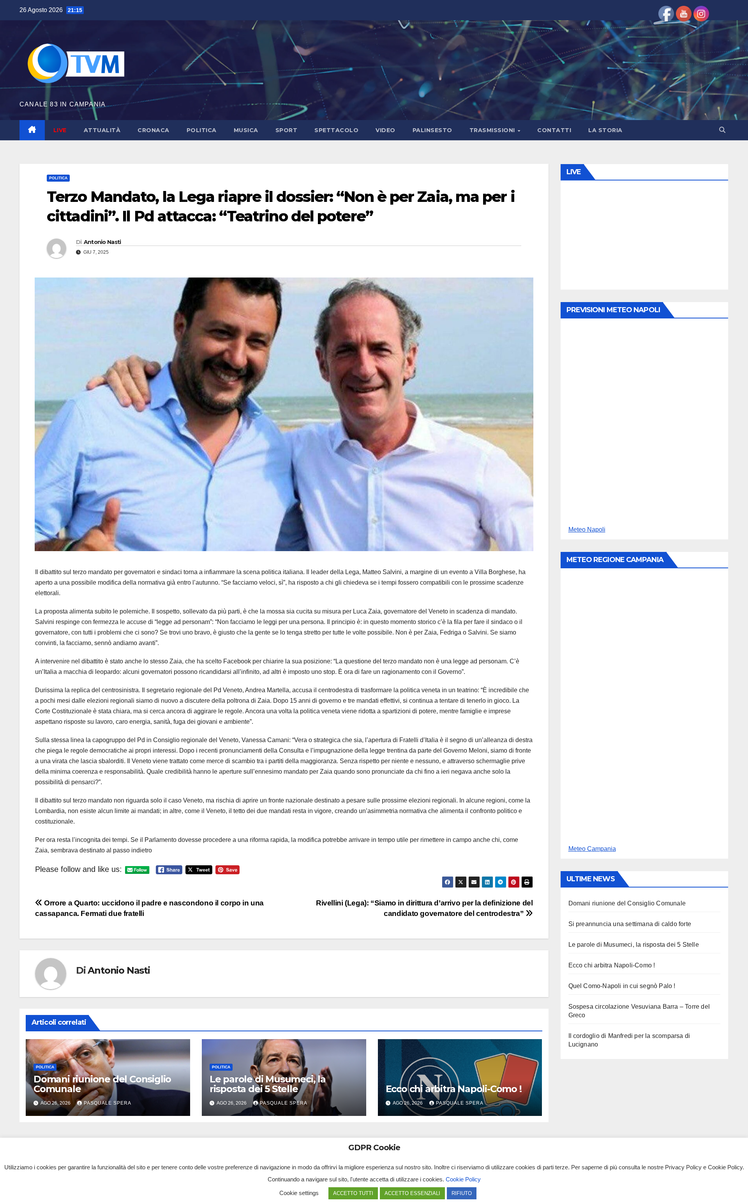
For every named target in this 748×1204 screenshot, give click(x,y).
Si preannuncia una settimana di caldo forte (630, 924)
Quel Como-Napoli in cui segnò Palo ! (622, 986)
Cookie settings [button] (299, 1193)
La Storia (605, 130)
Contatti (554, 130)
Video (385, 130)
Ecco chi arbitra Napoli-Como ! (454, 1088)
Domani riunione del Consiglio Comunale (102, 1083)
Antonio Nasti (102, 242)
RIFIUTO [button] (462, 1193)
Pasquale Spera (107, 1103)
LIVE (60, 130)
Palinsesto (432, 130)
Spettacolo (336, 130)
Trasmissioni (493, 130)
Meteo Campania (592, 848)
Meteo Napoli (586, 529)
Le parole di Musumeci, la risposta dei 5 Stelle (268, 1083)
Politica (202, 130)
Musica (246, 130)
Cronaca (153, 130)
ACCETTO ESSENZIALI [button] (412, 1193)
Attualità (102, 130)
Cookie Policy (463, 1179)
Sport (286, 130)
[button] (722, 130)
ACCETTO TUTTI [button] (353, 1193)
